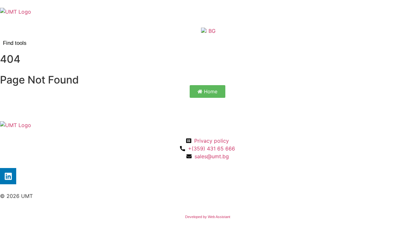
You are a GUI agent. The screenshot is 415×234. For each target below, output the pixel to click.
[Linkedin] (8, 176)
